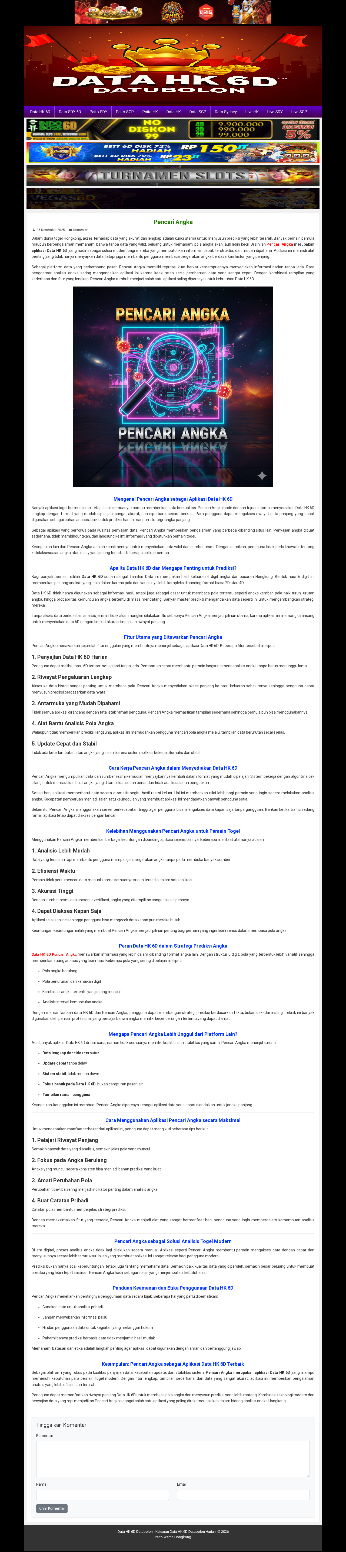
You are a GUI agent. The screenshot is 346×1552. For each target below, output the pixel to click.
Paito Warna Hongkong (173, 1537)
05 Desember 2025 (50, 230)
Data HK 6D (40, 111)
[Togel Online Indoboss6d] (173, 130)
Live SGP (299, 111)
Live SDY (275, 111)
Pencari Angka (173, 222)
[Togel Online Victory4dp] (173, 153)
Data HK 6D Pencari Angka (54, 954)
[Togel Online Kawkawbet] (173, 176)
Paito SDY (98, 111)
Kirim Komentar (52, 1508)
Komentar (80, 230)
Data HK (174, 111)
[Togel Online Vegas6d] (173, 199)
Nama (41, 1484)
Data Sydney (226, 111)
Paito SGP (125, 111)
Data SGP (197, 111)
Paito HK (150, 111)
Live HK (252, 111)
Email (182, 1484)
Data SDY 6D (70, 111)
